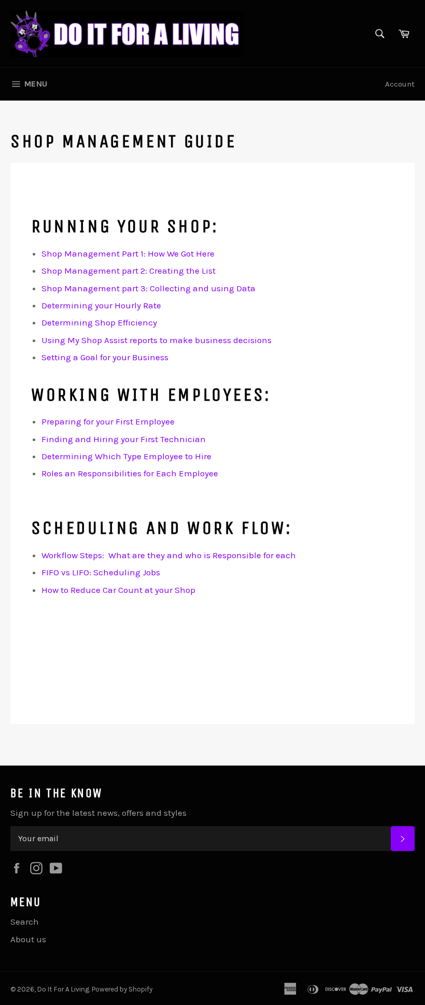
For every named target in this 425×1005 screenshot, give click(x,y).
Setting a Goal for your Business (104, 357)
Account (400, 84)
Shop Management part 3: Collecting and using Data (148, 288)
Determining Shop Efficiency (99, 322)
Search (24, 921)
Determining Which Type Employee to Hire (126, 456)
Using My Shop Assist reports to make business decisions (156, 340)
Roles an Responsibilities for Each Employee (129, 473)
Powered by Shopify (122, 989)
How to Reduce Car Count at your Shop (118, 590)
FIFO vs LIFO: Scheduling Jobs (100, 572)
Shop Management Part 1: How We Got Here (128, 253)
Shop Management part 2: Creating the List (128, 270)
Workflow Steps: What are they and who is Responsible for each (168, 555)
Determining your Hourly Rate (101, 305)
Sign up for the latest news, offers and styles (98, 813)
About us (28, 939)
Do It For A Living (63, 989)
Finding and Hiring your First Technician (123, 439)
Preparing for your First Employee (108, 421)
